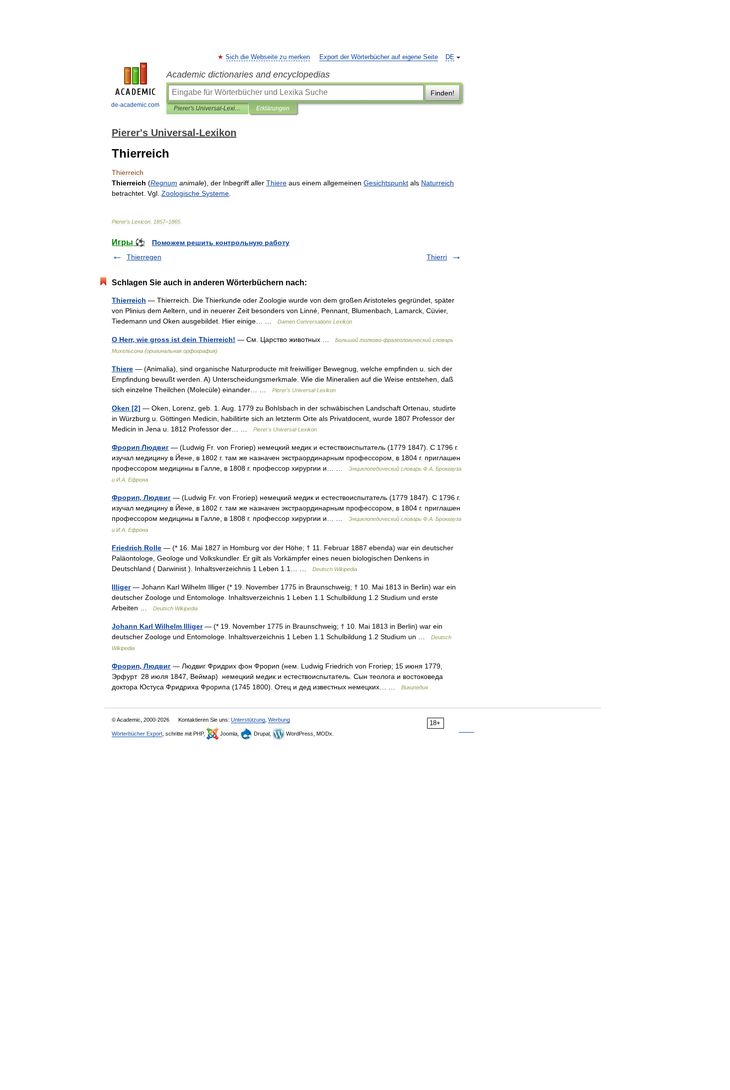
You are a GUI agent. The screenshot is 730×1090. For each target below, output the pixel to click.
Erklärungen (273, 108)
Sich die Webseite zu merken (268, 57)
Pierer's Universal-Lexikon (207, 108)
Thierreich (129, 300)
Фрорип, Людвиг (141, 498)
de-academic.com (135, 104)
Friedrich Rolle (136, 548)
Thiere (122, 369)
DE (449, 57)
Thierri (437, 257)
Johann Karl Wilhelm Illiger (157, 626)
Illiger (121, 587)
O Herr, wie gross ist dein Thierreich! (173, 339)
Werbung (279, 720)
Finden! (442, 93)
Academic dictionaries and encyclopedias (248, 75)
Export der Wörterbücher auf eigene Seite (378, 57)
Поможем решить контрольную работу (221, 243)
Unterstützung (248, 720)
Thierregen (144, 257)
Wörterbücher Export (137, 734)
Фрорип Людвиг (140, 447)
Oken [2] (126, 408)
